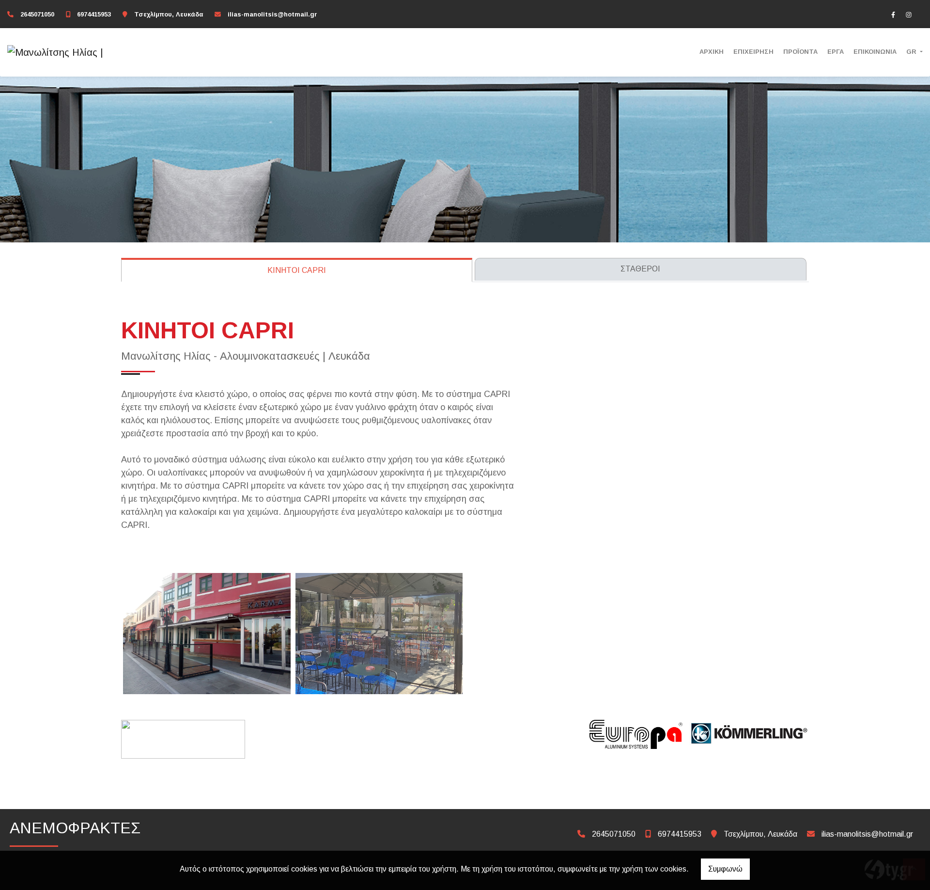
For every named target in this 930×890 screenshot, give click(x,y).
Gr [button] (912, 51)
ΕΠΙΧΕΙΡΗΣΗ (753, 51)
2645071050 (37, 14)
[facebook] (893, 14)
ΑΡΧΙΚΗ (711, 51)
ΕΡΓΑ (835, 51)
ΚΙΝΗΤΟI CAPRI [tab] (296, 270)
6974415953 (94, 14)
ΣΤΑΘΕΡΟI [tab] (640, 269)
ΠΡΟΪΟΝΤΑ (800, 51)
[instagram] (908, 14)
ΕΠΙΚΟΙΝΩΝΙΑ (875, 51)
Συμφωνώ (725, 869)
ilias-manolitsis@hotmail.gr (272, 14)
